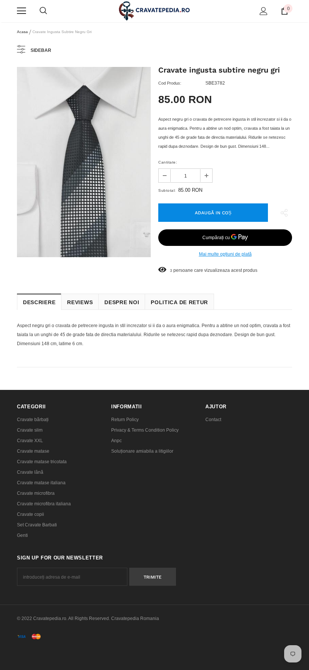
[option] (84, 162)
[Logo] (154, 10)
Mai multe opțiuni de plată (225, 254)
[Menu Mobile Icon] (21, 10)
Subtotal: (167, 190)
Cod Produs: (169, 83)
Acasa (22, 32)
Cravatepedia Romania (135, 618)
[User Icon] (264, 11)
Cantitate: (167, 162)
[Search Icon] (43, 11)
